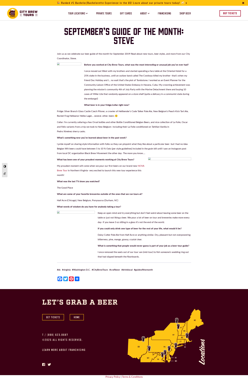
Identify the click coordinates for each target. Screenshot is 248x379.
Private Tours (104, 13)
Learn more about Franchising (64, 349)
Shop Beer (185, 13)
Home (77, 317)
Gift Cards (126, 13)
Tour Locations (76, 13)
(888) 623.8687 (57, 334)
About (143, 13)
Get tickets (53, 317)
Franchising (164, 13)
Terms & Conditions (132, 377)
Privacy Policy (112, 377)
